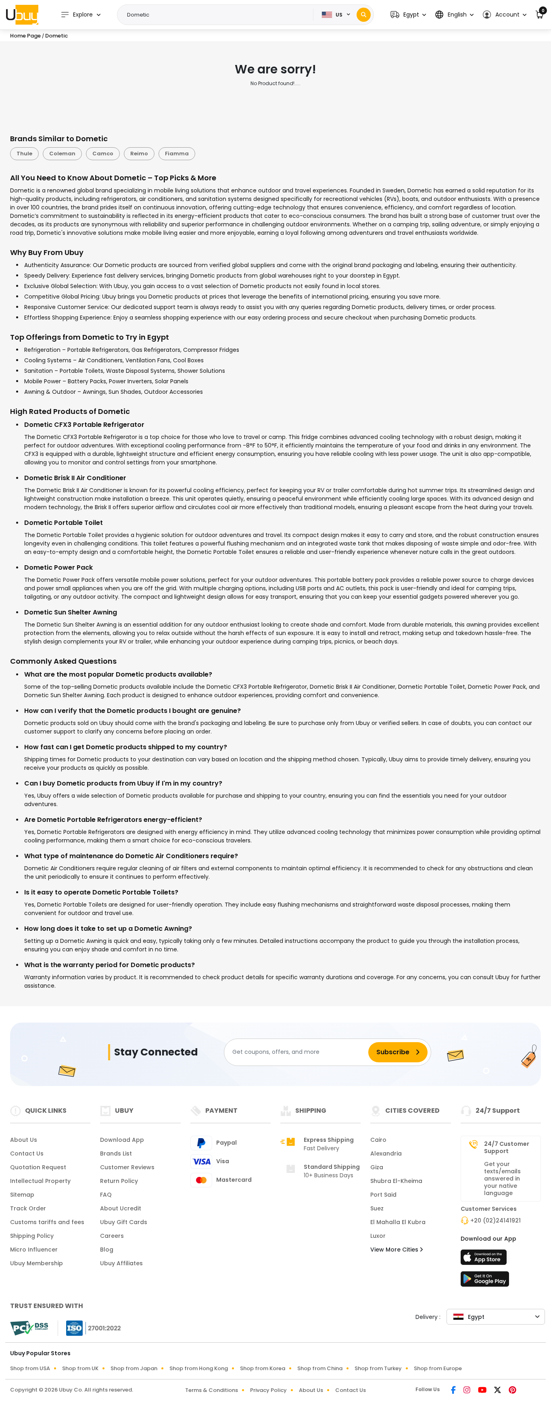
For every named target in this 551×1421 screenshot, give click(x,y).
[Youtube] (483, 1391)
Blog (106, 1249)
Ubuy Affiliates (121, 1263)
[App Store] (485, 1260)
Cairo (378, 1140)
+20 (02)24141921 (495, 1220)
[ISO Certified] (89, 1327)
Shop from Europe (438, 1368)
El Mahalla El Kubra (398, 1222)
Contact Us (27, 1153)
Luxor (378, 1236)
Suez (377, 1208)
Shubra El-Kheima (396, 1181)
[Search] (364, 15)
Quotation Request (38, 1167)
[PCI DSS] (29, 1328)
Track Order (28, 1208)
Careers (112, 1236)
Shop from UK (80, 1368)
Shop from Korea (262, 1368)
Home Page (25, 36)
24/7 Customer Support (506, 1147)
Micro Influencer (34, 1249)
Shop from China (319, 1368)
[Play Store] (485, 1281)
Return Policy (119, 1181)
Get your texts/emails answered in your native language (502, 1178)
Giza (376, 1167)
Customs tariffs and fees (47, 1222)
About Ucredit (120, 1208)
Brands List (116, 1153)
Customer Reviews (127, 1167)
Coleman (62, 153)
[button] (408, 15)
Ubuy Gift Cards (123, 1222)
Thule (24, 153)
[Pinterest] (512, 1391)
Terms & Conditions (211, 1390)
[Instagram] (467, 1391)
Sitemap (22, 1195)
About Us (23, 1140)
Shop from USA (30, 1368)
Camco (102, 153)
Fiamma (177, 153)
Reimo (139, 153)
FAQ (106, 1195)
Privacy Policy (268, 1390)
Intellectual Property (40, 1181)
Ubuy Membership (36, 1263)
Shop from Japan (134, 1368)
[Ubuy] (22, 14)
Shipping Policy (32, 1236)
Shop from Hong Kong (198, 1368)
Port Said (383, 1195)
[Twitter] (498, 1391)
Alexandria (386, 1153)
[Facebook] (454, 1391)
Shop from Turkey (378, 1368)
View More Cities (395, 1249)
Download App (122, 1140)
